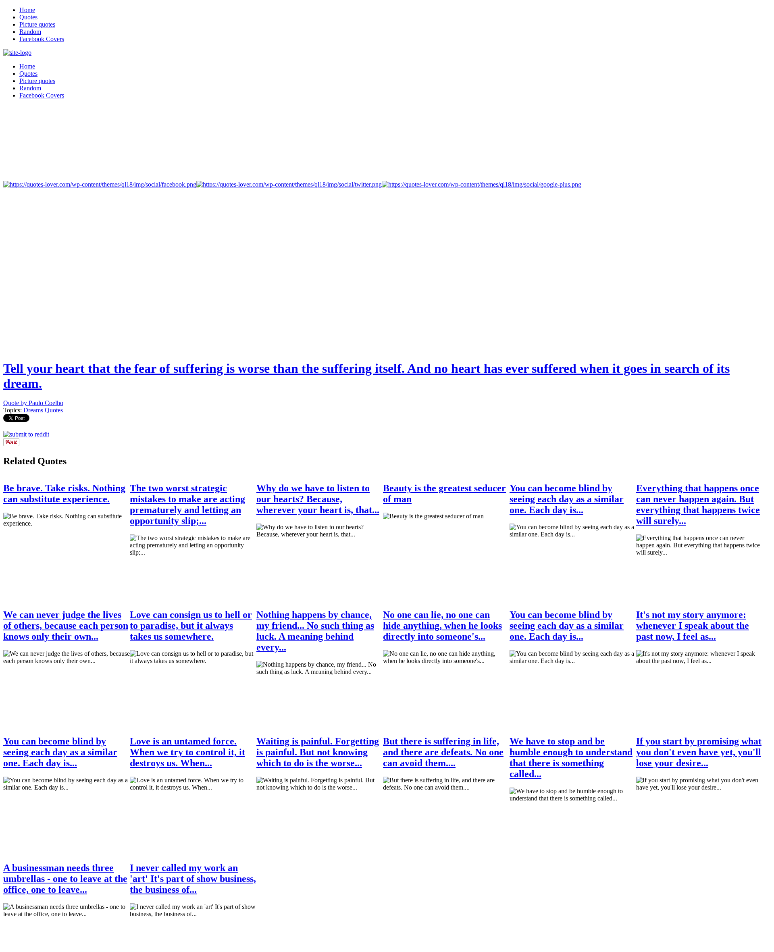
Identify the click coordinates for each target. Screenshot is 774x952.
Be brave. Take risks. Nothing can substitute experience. (64, 493)
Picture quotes (37, 24)
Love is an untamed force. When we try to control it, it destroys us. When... (187, 752)
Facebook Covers (41, 38)
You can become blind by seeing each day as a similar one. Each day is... (567, 499)
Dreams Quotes (43, 410)
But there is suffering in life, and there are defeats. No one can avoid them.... (443, 752)
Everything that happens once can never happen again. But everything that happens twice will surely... (698, 504)
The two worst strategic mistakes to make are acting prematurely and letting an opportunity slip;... (187, 504)
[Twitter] (289, 184)
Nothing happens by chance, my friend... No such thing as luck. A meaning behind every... (315, 631)
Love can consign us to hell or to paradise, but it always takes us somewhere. (191, 625)
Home (27, 9)
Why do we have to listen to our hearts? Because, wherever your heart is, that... (317, 499)
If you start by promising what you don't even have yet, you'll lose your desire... (699, 752)
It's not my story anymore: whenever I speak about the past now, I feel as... (692, 625)
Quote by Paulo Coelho (33, 402)
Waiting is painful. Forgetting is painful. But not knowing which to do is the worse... (317, 752)
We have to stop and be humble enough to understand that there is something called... (571, 757)
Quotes (28, 17)
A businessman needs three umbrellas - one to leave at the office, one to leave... (65, 879)
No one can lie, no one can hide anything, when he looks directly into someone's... (442, 625)
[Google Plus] (481, 184)
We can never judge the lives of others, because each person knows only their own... (65, 625)
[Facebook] (99, 184)
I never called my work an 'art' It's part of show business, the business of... (193, 879)
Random (30, 31)
